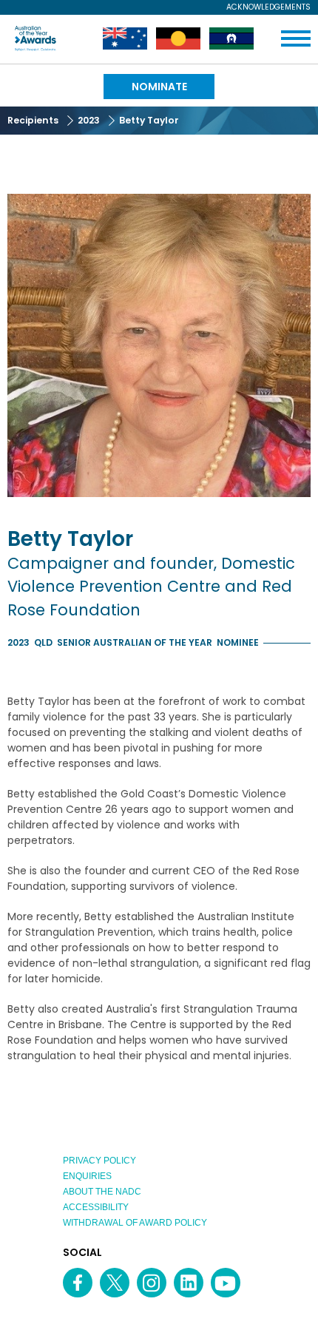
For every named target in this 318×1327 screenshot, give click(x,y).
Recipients (32, 120)
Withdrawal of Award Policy (135, 1223)
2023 (89, 120)
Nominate (159, 86)
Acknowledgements (268, 8)
